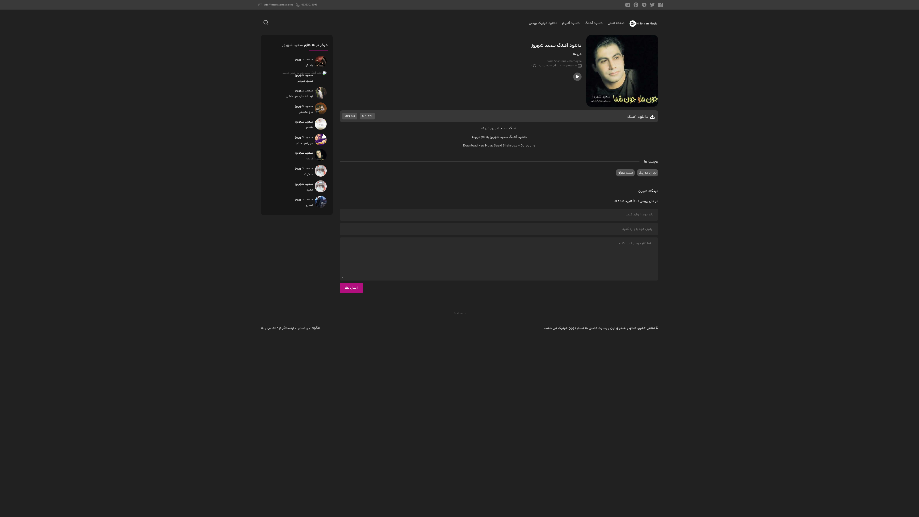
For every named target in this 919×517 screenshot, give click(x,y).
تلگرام (316, 328)
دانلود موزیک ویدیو (542, 23)
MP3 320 (350, 116)
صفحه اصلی (616, 23)
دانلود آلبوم (571, 23)
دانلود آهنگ (594, 23)
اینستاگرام (286, 328)
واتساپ (302, 328)
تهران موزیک (648, 172)
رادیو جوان (459, 312)
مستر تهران (625, 172)
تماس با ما (268, 328)
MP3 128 (367, 116)
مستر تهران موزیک (571, 328)
